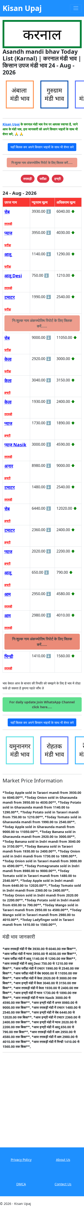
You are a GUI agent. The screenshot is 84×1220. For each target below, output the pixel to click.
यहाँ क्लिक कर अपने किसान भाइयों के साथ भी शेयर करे (42, 147)
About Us (63, 1159)
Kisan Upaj (11, 124)
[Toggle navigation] (75, 8)
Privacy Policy (21, 1159)
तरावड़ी (8, 224)
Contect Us (63, 1184)
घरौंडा (7, 245)
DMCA (21, 1184)
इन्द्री (7, 393)
